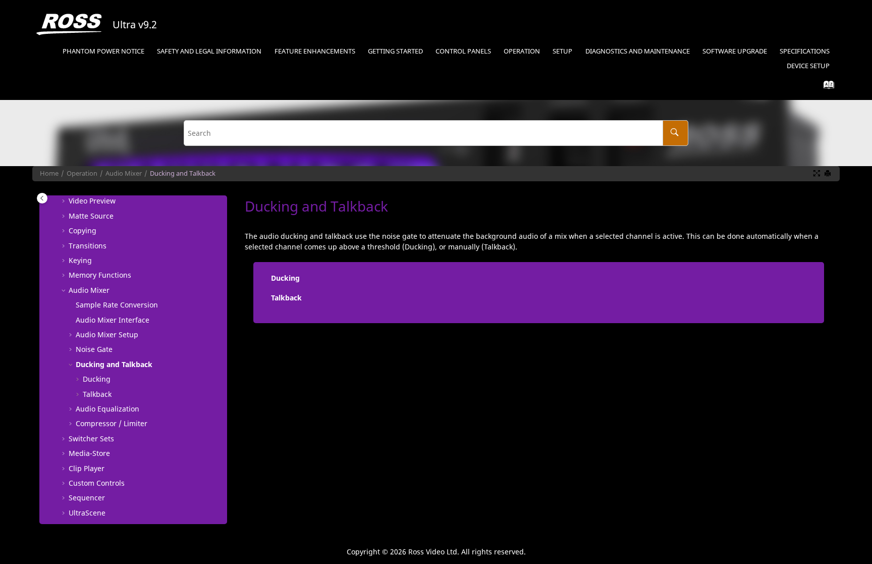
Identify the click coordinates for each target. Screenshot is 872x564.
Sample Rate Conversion (117, 305)
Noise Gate (94, 349)
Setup (562, 51)
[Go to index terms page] (825, 87)
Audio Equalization (107, 409)
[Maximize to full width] (817, 173)
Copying (82, 230)
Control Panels (463, 51)
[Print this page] (828, 173)
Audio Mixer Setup (107, 334)
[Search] (675, 133)
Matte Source (91, 216)
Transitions (87, 245)
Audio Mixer (123, 173)
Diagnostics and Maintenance (637, 51)
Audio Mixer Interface (112, 320)
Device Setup (808, 66)
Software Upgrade (734, 51)
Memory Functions (100, 275)
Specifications (805, 51)
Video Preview (92, 201)
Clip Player (86, 468)
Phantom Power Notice (103, 51)
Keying (80, 260)
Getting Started (395, 51)
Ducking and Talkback (182, 173)
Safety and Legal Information (209, 51)
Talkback (97, 394)
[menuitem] (104, 51)
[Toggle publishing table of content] (42, 198)
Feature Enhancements (315, 51)
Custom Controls (97, 483)
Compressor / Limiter (111, 423)
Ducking (97, 379)
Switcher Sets (91, 438)
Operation (522, 51)
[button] (65, 201)
